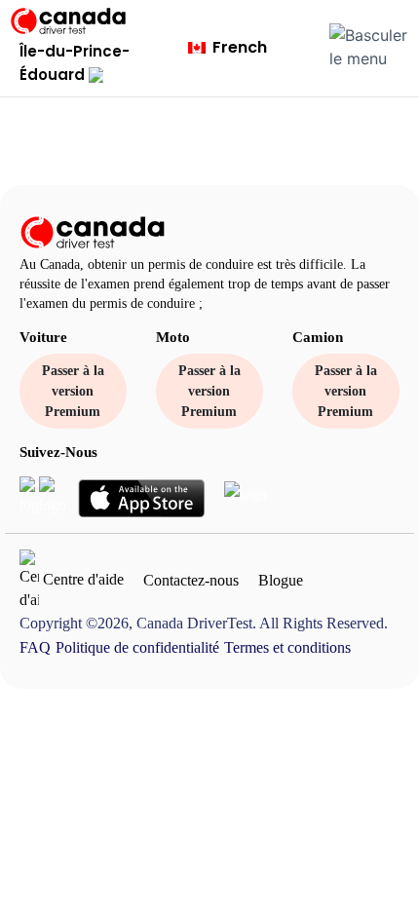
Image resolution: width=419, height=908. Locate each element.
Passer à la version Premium (73, 391)
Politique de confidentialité (137, 647)
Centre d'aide (81, 578)
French (238, 47)
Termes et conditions (287, 647)
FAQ (35, 647)
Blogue (280, 580)
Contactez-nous (191, 580)
